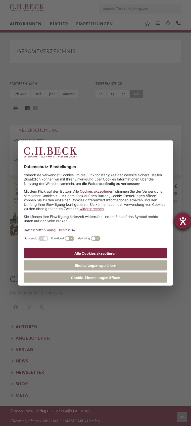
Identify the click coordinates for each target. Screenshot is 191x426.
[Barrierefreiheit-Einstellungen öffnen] (183, 221)
